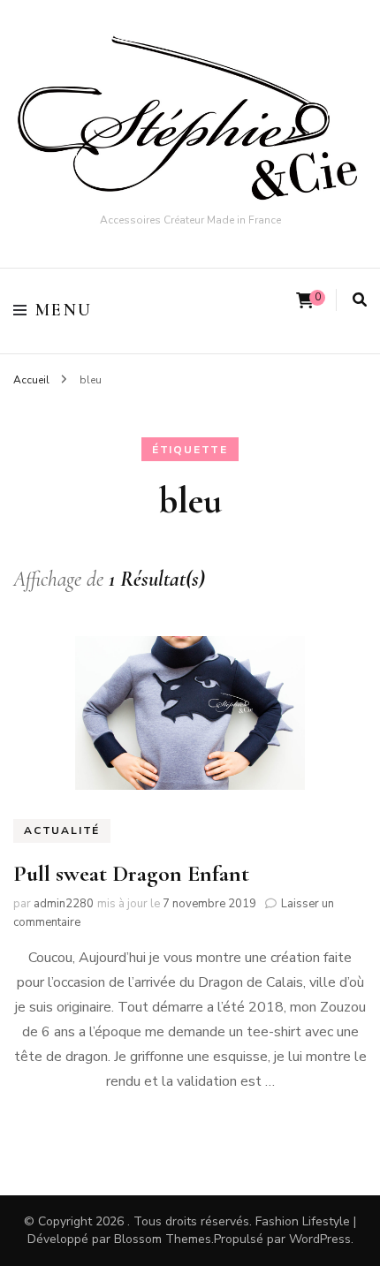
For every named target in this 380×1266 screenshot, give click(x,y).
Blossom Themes (162, 1239)
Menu (64, 310)
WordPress (320, 1239)
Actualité (62, 830)
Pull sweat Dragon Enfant (131, 873)
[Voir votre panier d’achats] (305, 300)
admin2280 (64, 904)
